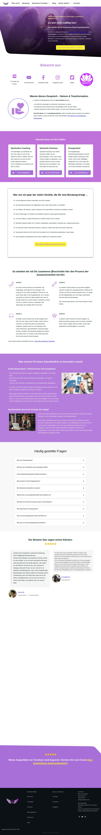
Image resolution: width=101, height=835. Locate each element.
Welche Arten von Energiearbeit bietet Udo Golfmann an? (50, 495)
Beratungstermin (31, 812)
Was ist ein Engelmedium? (50, 460)
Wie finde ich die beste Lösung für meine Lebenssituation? (50, 502)
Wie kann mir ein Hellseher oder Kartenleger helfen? (50, 467)
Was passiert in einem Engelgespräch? (50, 481)
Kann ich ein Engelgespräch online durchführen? (50, 516)
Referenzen (30, 817)
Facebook (55, 801)
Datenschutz (12, 829)
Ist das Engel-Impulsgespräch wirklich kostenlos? (50, 474)
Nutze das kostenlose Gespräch (44, 341)
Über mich (30, 796)
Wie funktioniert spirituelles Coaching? (50, 488)
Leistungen (30, 801)
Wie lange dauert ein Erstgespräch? (50, 509)
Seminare (30, 807)
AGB (18, 829)
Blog (28, 822)
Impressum (5, 829)
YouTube (55, 796)
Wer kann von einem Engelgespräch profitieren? (50, 523)
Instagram (55, 807)
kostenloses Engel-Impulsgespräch (78, 32)
